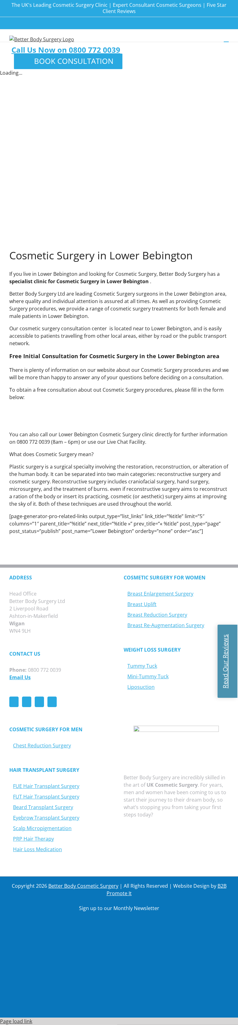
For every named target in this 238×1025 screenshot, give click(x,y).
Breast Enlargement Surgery (160, 593)
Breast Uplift (141, 604)
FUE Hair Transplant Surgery (46, 786)
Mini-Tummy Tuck (148, 676)
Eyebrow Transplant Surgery (46, 817)
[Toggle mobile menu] (226, 39)
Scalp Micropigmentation (42, 828)
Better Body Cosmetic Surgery (83, 885)
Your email (75, 967)
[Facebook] (14, 702)
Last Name (75, 950)
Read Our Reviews (225, 661)
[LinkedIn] (52, 702)
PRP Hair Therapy (33, 838)
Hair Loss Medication (37, 849)
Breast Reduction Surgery (157, 614)
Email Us (20, 677)
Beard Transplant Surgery (43, 807)
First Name (75, 933)
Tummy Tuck (142, 665)
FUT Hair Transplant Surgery (46, 796)
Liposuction (141, 687)
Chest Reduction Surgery (42, 745)
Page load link (16, 1021)
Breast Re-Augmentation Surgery (165, 625)
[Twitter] (26, 702)
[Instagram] (39, 702)
